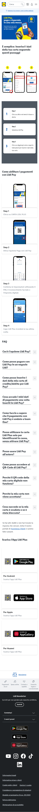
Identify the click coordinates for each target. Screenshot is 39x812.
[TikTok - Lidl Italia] (30, 756)
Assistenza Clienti (18, 529)
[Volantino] (27, 4)
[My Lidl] (32, 4)
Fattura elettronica (9, 800)
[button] (36, 4)
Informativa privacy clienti (12, 780)
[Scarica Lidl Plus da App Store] (19, 736)
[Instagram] (15, 756)
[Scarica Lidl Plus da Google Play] (19, 728)
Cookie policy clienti (9, 785)
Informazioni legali (9, 775)
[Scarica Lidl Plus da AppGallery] (19, 745)
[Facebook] (23, 756)
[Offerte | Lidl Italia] (4, 4)
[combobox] (16, 4)
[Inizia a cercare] (22, 4)
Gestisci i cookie (25, 785)
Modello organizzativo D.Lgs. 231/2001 (16, 795)
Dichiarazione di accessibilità (12, 805)
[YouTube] (8, 756)
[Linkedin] (19, 764)
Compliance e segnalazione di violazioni (16, 790)
